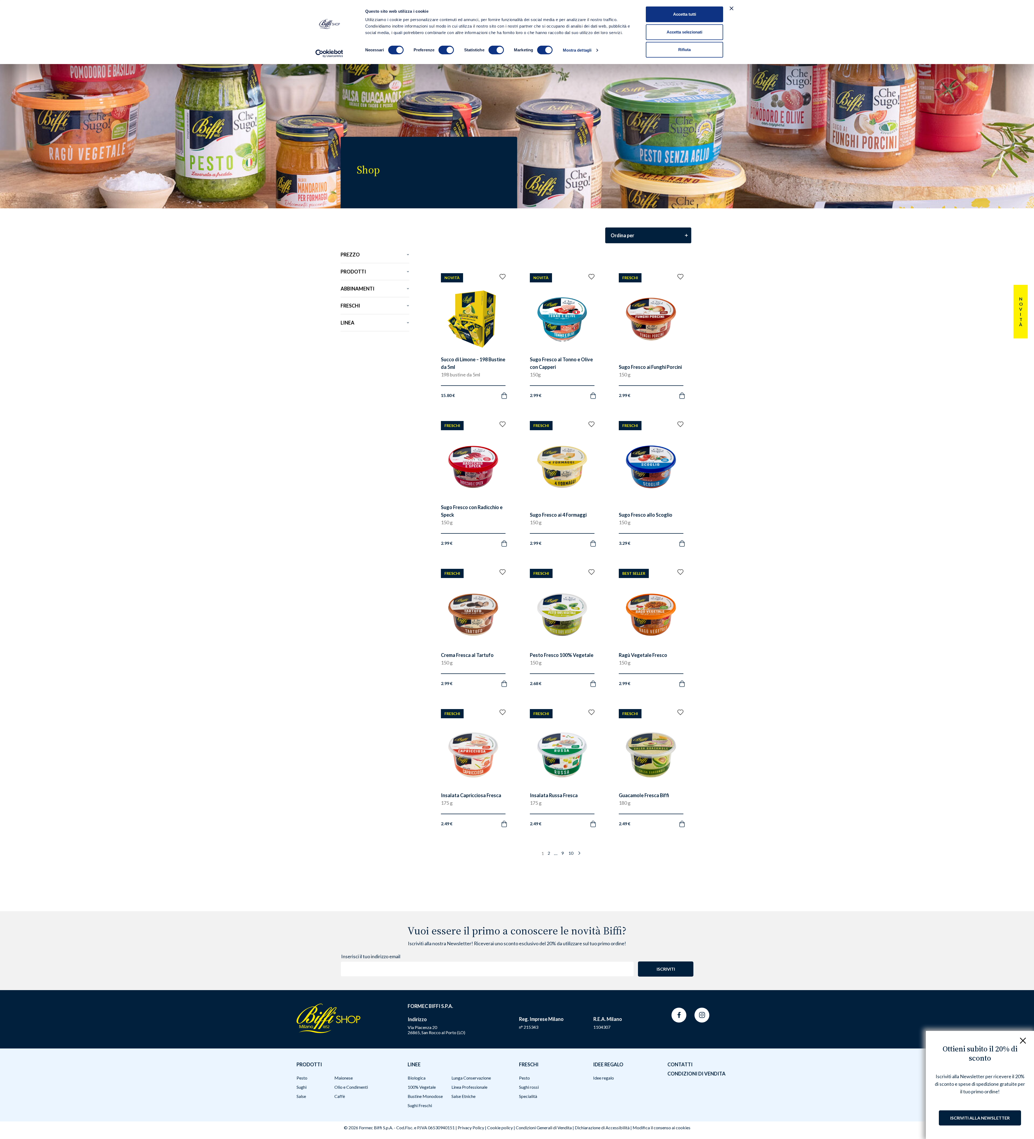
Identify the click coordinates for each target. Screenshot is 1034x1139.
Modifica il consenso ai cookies (661, 1127)
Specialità (528, 1096)
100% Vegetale (422, 1087)
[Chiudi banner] (731, 8)
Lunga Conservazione (471, 1077)
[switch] (446, 50)
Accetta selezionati (684, 32)
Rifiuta (684, 49)
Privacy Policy (471, 1127)
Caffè (339, 1096)
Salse (301, 1096)
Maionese (343, 1077)
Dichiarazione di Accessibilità (602, 1127)
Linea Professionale (469, 1087)
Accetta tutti (684, 14)
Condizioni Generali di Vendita (544, 1127)
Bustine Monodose (425, 1096)
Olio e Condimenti (351, 1087)
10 (570, 853)
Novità (1020, 311)
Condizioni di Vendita (696, 1074)
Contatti (680, 1064)
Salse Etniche (463, 1096)
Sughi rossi (529, 1087)
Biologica (416, 1077)
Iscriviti (666, 968)
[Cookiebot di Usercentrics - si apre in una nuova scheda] (329, 53)
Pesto (302, 1077)
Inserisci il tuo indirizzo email (370, 956)
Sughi (302, 1087)
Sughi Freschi (420, 1105)
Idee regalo (603, 1077)
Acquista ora (468, 389)
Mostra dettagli (577, 50)
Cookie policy (500, 1127)
